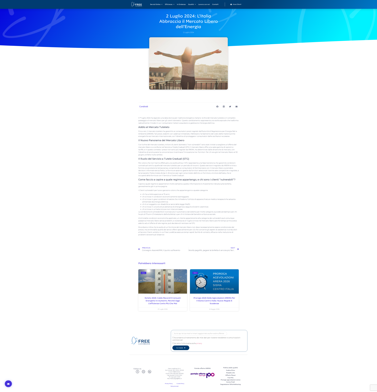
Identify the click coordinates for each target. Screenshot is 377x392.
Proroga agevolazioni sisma (230, 380)
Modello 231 (230, 373)
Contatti (215, 4)
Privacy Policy (169, 383)
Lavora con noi (204, 4)
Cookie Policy (180, 383)
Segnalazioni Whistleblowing (230, 384)
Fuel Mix (230, 378)
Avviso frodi (230, 382)
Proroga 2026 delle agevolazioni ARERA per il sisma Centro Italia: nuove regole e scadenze (214, 301)
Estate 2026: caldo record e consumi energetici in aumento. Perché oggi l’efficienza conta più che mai (163, 301)
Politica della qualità (230, 368)
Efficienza (168, 4)
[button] (8, 383)
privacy (199, 343)
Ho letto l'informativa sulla (188, 343)
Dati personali (174, 386)
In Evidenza (181, 4)
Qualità (191, 4)
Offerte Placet (230, 375)
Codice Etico (230, 370)
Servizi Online (155, 4)
